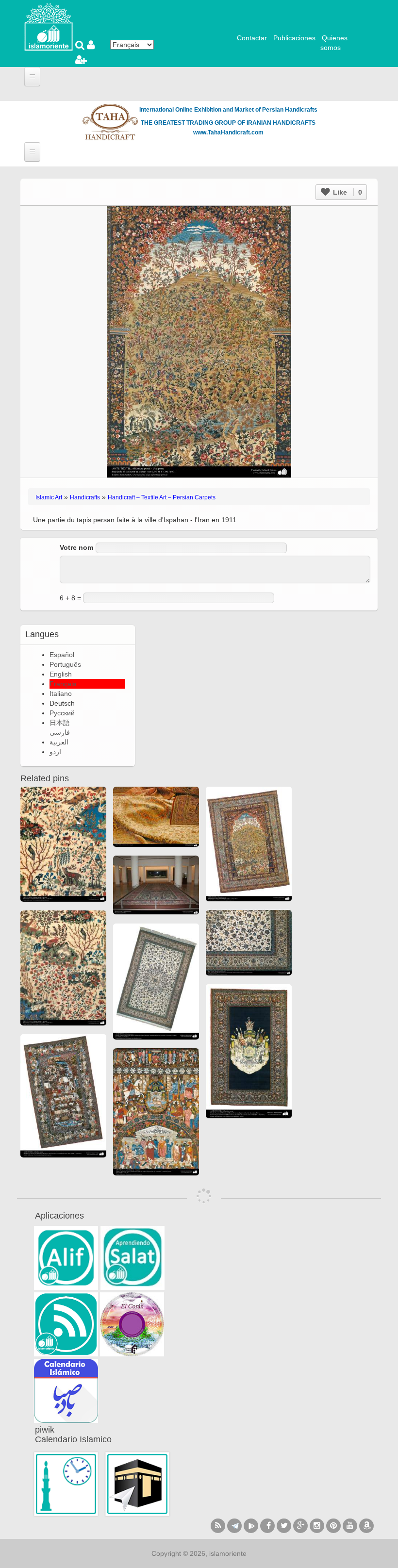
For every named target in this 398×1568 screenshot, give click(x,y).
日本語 (60, 722)
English (61, 674)
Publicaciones (294, 38)
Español (62, 655)
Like (346, 192)
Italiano (61, 693)
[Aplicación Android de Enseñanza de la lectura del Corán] (66, 1258)
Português (65, 664)
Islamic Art (48, 497)
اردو (55, 752)
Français (63, 684)
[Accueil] (48, 26)
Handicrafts (85, 497)
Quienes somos (334, 42)
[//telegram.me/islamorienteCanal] (234, 1525)
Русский (62, 713)
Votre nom (76, 547)
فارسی (60, 732)
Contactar (252, 38)
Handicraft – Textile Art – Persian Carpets (162, 497)
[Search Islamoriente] (81, 46)
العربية (59, 742)
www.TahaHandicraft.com (228, 132)
